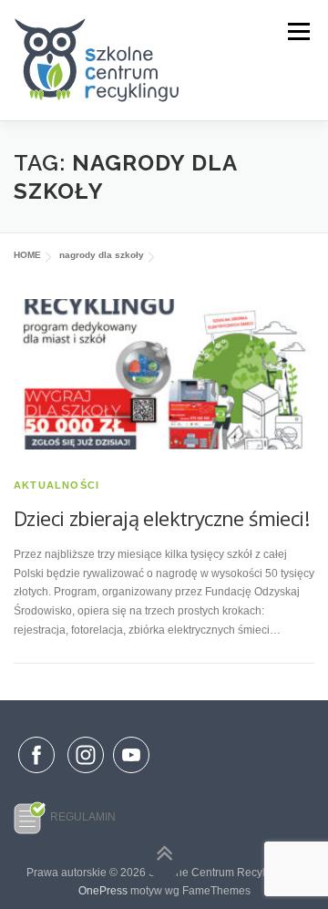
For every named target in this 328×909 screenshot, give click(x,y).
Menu (296, 32)
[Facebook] (36, 758)
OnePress (103, 890)
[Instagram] (85, 774)
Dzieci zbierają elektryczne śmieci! (161, 518)
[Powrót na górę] (164, 853)
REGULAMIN (83, 817)
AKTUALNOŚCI (56, 485)
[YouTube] (131, 774)
